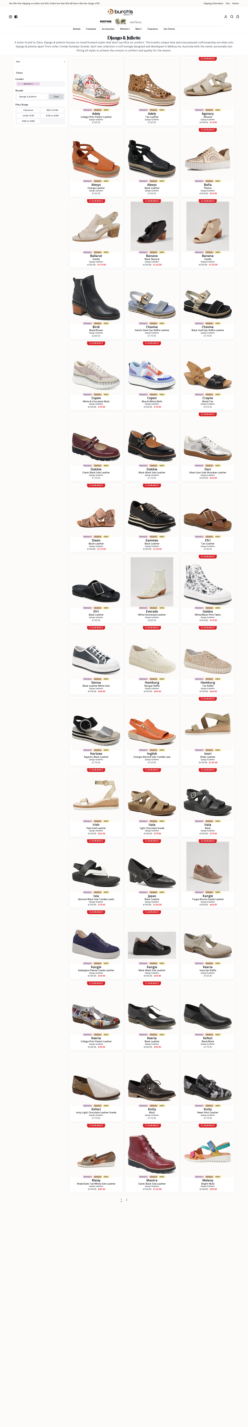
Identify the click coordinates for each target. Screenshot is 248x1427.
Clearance (28, 110)
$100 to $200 (52, 115)
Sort (18, 61)
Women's (28, 83)
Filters (19, 72)
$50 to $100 (52, 110)
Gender (20, 79)
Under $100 (28, 115)
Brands (19, 90)
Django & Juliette (27, 96)
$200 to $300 (28, 121)
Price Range (22, 104)
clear (56, 96)
